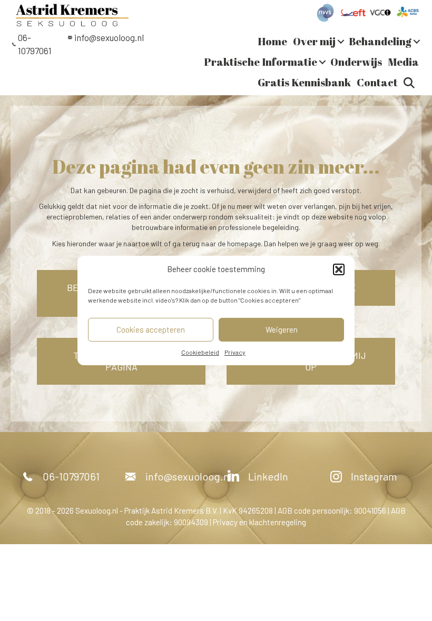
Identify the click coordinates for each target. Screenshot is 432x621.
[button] (338, 269)
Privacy (235, 352)
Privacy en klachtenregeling (259, 522)
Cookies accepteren (150, 329)
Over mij (314, 41)
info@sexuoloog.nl (109, 37)
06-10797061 (71, 476)
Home (272, 41)
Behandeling (380, 41)
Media (403, 62)
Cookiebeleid (200, 352)
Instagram (374, 476)
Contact (377, 82)
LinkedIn (268, 476)
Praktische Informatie (260, 62)
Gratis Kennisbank (304, 82)
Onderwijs (356, 62)
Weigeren (282, 329)
